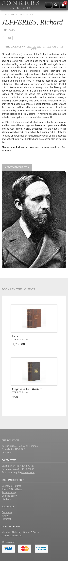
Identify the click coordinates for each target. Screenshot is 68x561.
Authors (11, 14)
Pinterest (6, 518)
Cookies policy (9, 495)
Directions (7, 452)
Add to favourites (17, 167)
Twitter (5, 515)
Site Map (6, 499)
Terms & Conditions (12, 489)
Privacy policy (9, 492)
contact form (27, 472)
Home (4, 14)
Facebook (7, 512)
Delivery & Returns (11, 485)
